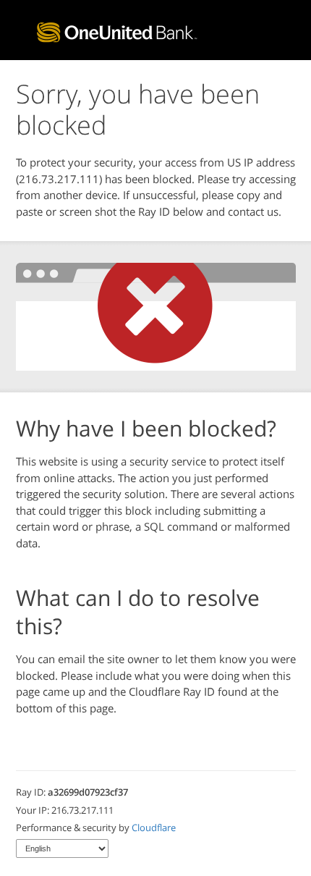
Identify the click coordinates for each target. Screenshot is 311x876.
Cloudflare (154, 827)
